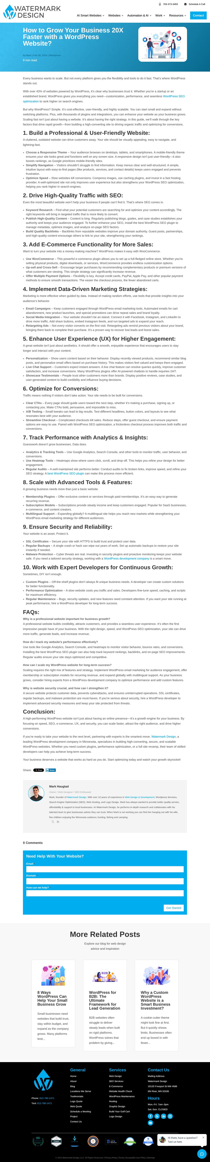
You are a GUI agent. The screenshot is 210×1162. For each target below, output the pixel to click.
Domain (32, 875)
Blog (72, 1086)
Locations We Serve (80, 1091)
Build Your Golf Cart (119, 1111)
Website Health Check (120, 1091)
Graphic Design (117, 1106)
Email (30, 863)
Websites (114, 15)
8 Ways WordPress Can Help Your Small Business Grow (52, 998)
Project (73, 1116)
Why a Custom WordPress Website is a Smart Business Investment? (155, 1000)
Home (73, 1076)
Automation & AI (137, 15)
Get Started (173, 908)
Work (158, 15)
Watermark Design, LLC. (73, 1158)
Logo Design (115, 1116)
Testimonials (76, 1096)
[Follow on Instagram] (170, 1116)
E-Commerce (116, 1086)
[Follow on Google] (157, 1116)
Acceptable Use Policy (136, 1158)
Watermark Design (163, 736)
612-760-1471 (47, 1098)
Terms (121, 1158)
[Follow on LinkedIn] (163, 1116)
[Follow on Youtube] (150, 1122)
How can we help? (38, 887)
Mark (28, 55)
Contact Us (76, 1121)
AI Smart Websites (89, 15)
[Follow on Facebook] (150, 1116)
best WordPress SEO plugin (65, 473)
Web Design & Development (139, 797)
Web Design (115, 1076)
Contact (198, 15)
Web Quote (76, 1106)
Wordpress (55, 55)
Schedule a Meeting (80, 1111)
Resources (176, 15)
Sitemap (151, 1158)
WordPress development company (126, 558)
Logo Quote (76, 1101)
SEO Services (116, 1081)
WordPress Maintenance (122, 1096)
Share (52, 770)
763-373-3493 (170, 4)
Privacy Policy (111, 1158)
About (73, 1081)
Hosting (113, 1101)
